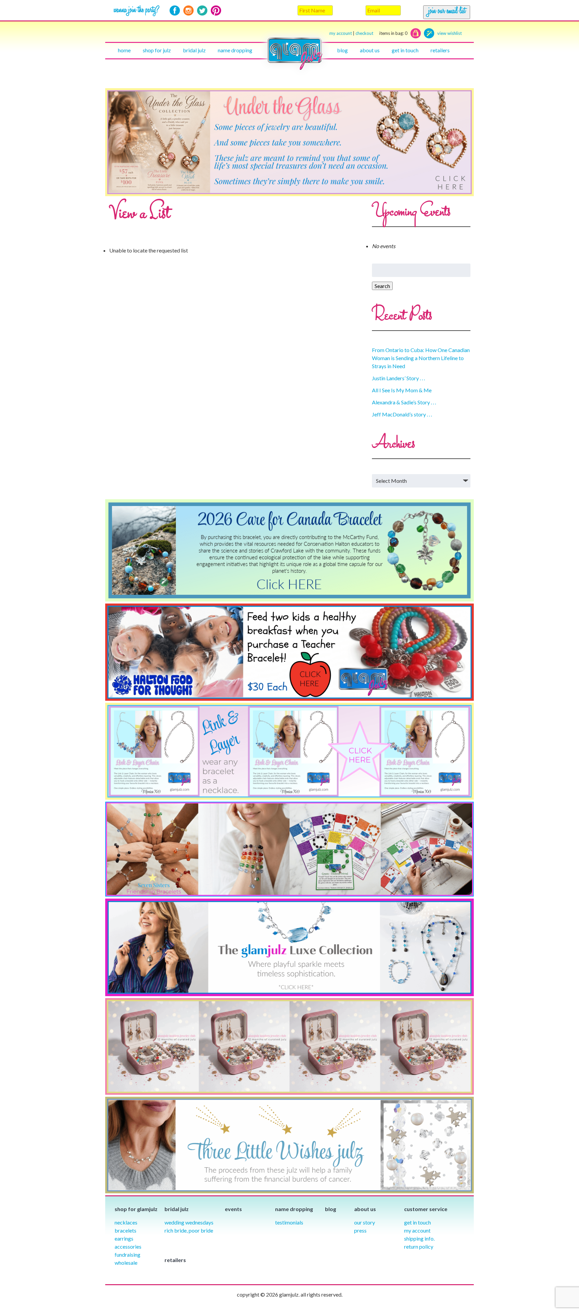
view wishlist (449, 33)
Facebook (175, 10)
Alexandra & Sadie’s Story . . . (404, 402)
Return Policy (418, 1246)
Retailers (440, 50)
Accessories (128, 1246)
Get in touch (405, 50)
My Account (417, 1230)
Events (233, 1209)
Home (124, 50)
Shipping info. (419, 1238)
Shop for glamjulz (136, 1209)
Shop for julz (157, 50)
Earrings (124, 1238)
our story (364, 1222)
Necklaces (126, 1222)
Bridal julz (194, 50)
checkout (381, 33)
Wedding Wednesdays (189, 1222)
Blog (342, 50)
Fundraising (127, 1254)
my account (340, 33)
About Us (370, 50)
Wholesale (126, 1262)
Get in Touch (417, 1222)
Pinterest (216, 10)
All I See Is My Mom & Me (402, 390)
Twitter (202, 10)
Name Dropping (235, 50)
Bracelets (125, 1230)
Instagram (188, 10)
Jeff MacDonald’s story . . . (402, 414)
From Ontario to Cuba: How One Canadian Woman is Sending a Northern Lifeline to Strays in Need (421, 358)
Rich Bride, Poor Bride (189, 1230)
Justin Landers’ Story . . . (398, 378)
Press (360, 1230)
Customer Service (425, 1209)
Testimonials (289, 1222)
